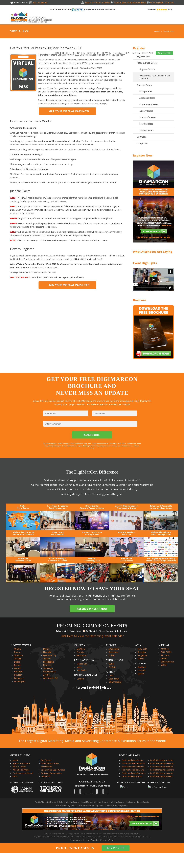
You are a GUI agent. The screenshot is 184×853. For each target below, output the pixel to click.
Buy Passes (46, 760)
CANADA (79, 645)
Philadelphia (48, 661)
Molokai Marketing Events (137, 802)
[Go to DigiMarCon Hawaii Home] (19, 22)
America (165, 648)
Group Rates (145, 91)
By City (89, 631)
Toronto (80, 652)
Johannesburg (115, 681)
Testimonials (46, 766)
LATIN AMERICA (84, 660)
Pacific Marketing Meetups (161, 766)
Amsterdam (114, 648)
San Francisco (49, 671)
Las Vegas (19, 678)
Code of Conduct (92, 840)
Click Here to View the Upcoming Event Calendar (92, 636)
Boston (17, 652)
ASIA (138, 645)
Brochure (139, 300)
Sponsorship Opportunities (53, 769)
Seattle (46, 674)
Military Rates (146, 110)
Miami (46, 648)
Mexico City (82, 663)
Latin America (167, 661)
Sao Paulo (81, 670)
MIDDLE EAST (114, 660)
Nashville (47, 652)
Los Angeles (19, 681)
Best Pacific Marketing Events (134, 766)
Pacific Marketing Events (132, 760)
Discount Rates (144, 85)
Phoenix (47, 665)
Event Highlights (145, 263)
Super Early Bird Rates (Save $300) (130, 2)
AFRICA (110, 671)
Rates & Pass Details (50, 763)
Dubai (111, 663)
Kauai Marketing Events (66, 805)
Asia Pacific (166, 651)
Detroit (17, 668)
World (163, 664)
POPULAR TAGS (129, 755)
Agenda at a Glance (21, 763)
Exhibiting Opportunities (51, 773)
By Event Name (74, 631)
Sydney (141, 673)
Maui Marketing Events (91, 802)
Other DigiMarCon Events (162, 2)
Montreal (81, 648)
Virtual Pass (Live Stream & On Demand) (154, 77)
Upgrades (141, 136)
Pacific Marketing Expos (132, 776)
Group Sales (142, 143)
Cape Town (114, 678)
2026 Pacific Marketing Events (134, 763)
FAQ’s (15, 776)
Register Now (142, 155)
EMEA (163, 658)
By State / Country (104, 631)
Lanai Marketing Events (114, 802)
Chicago (18, 658)
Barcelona (113, 652)
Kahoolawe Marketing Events (92, 805)
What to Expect (19, 766)
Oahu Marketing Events (69, 802)
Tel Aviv (112, 667)
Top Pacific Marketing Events (134, 769)
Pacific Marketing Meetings (162, 763)
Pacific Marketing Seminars (162, 769)
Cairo (111, 675)
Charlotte (18, 655)
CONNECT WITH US (92, 781)
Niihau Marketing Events (117, 805)
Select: (59, 631)
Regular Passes (147, 69)
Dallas (17, 661)
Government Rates (148, 104)
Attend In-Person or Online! (97, 2)
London (80, 678)
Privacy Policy (76, 840)
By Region (122, 631)
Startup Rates (146, 123)
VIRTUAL (164, 645)
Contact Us (45, 776)
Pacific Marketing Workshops (162, 776)
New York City (49, 655)
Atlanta (17, 648)
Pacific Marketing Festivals (161, 760)
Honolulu (18, 671)
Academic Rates (147, 97)
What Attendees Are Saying (152, 252)
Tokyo (141, 658)
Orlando (47, 658)
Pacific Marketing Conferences (134, 773)
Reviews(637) (159, 9)
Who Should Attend (21, 769)
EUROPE (111, 645)
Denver (17, 665)
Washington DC (50, 678)
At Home (165, 655)
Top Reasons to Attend (22, 773)
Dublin (111, 655)
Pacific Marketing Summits (161, 773)
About (15, 760)
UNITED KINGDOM (85, 675)
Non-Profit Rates (148, 117)
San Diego (48, 668)
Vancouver (81, 655)
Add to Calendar (40, 2)
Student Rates (146, 130)
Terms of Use (107, 840)
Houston (18, 674)
